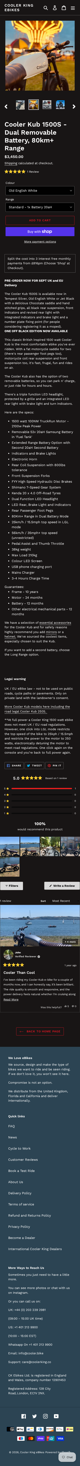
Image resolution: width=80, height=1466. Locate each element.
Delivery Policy (19, 1193)
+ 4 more (70, 941)
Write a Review (66, 887)
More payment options (40, 241)
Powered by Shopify (58, 1452)
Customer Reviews (23, 1160)
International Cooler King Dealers (35, 1249)
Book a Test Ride (21, 1171)
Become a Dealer (21, 1238)
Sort (44, 901)
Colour (10, 182)
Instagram (20, 1293)
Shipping (11, 163)
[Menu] (72, 7)
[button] (22, 171)
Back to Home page (43, 1031)
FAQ (11, 1126)
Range (10, 199)
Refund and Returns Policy (29, 1215)
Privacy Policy (19, 1227)
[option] (20, 104)
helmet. (10, 636)
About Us (15, 1182)
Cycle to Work (19, 1148)
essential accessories (55, 623)
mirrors (51, 632)
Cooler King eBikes (19, 7)
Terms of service (21, 1204)
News (12, 1137)
